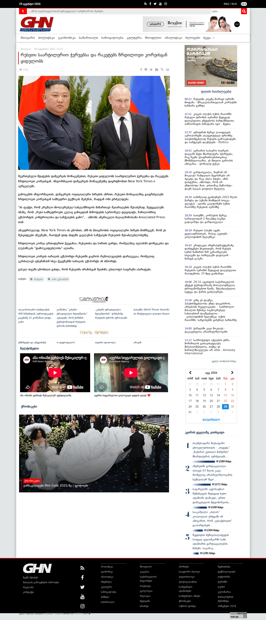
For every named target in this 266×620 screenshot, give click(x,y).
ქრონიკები (29, 406)
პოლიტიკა (46, 38)
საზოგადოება (112, 38)
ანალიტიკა (173, 38)
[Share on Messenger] (146, 69)
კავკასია (144, 571)
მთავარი (28, 38)
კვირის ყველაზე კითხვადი (204, 432)
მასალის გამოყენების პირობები (41, 582)
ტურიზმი (222, 581)
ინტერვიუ (106, 581)
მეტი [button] (207, 38)
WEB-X (78, 613)
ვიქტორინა (224, 576)
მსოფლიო (153, 38)
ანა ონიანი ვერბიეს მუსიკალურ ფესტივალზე (45, 395)
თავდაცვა (145, 585)
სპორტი (144, 606)
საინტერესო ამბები (189, 596)
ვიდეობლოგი (187, 576)
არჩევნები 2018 (227, 606)
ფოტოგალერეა (188, 581)
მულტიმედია (29, 348)
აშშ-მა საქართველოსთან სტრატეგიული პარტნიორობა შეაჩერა (67, 11)
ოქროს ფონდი (187, 606)
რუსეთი (38, 279)
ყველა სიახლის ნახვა (224, 361)
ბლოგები (192, 38)
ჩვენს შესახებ (30, 577)
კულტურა (134, 38)
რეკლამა (28, 587)
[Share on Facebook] (141, 69)
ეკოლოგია (146, 590)
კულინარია (224, 591)
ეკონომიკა (67, 38)
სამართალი (88, 38)
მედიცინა (145, 601)
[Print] (167, 69)
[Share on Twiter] (151, 69)
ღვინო (221, 586)
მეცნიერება (224, 566)
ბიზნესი (105, 596)
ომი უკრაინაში (59, 279)
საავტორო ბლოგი (189, 571)
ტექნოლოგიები (226, 571)
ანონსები (184, 566)
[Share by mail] (156, 69)
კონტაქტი (28, 592)
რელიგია (145, 596)
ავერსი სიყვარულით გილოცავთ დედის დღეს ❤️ (122, 395)
